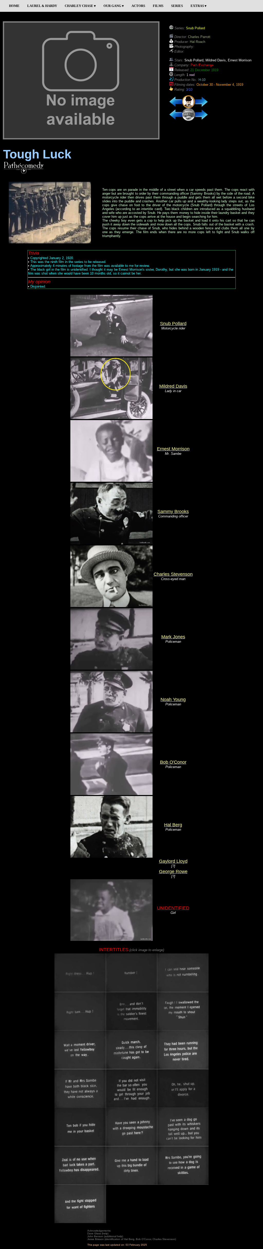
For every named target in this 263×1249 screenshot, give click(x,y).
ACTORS (138, 6)
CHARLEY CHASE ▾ (80, 6)
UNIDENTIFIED (173, 908)
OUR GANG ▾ (114, 6)
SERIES (177, 6)
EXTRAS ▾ (198, 6)
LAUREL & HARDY (42, 6)
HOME (14, 6)
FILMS (158, 6)
